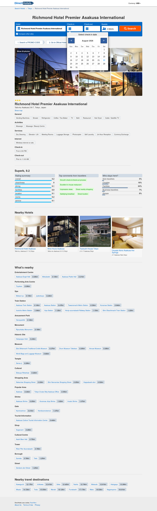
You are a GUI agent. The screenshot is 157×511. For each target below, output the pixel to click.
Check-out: (88, 24)
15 (104, 57)
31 (77, 67)
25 (82, 64)
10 (77, 57)
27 (93, 64)
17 (77, 60)
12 (88, 57)
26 (88, 64)
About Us (18, 505)
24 (77, 64)
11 (82, 57)
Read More (33, 503)
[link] (24, 3)
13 (93, 57)
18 (82, 60)
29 (104, 64)
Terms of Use (28, 505)
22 (104, 60)
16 (71, 60)
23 (71, 64)
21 (99, 60)
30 (71, 67)
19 (88, 60)
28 (99, 64)
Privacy (37, 505)
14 (99, 57)
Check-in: (71, 24)
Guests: (104, 24)
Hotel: (18, 24)
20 (93, 60)
